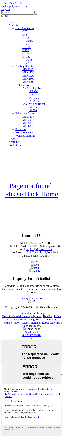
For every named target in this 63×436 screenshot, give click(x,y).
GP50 (25, 50)
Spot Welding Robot (33, 103)
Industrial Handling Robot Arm (30, 319)
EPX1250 (27, 69)
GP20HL (27, 40)
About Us (13, 141)
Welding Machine (25, 135)
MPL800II (28, 126)
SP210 (33, 110)
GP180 (26, 56)
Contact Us (14, 145)
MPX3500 (28, 81)
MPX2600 (28, 78)
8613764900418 (31, 335)
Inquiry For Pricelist (31, 298)
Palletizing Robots (25, 113)
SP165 (33, 107)
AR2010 (34, 100)
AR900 (33, 91)
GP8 (24, 34)
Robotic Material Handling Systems (22, 316)
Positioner (20, 129)
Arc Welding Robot (33, 88)
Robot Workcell (24, 132)
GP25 (25, 44)
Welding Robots (24, 85)
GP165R (27, 53)
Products (13, 25)
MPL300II (28, 119)
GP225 (26, 62)
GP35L (26, 47)
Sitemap (40, 313)
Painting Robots (24, 66)
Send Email (31, 332)
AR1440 (34, 94)
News (11, 138)
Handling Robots (24, 28)
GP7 (24, 31)
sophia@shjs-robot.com (39, 249)
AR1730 (34, 97)
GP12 (25, 37)
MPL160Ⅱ (28, 116)
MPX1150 (28, 72)
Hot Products (26, 313)
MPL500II (28, 123)
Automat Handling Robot (35, 322)
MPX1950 (28, 75)
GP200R (27, 59)
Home (11, 21)
